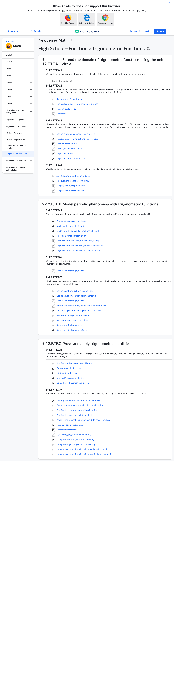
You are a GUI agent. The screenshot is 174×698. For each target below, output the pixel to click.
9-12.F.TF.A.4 (54, 165)
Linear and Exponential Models (16, 146)
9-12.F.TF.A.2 (54, 85)
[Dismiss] (169, 2)
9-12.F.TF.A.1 (54, 70)
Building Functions (14, 133)
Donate (133, 31)
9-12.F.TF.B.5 (54, 210)
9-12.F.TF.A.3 (54, 120)
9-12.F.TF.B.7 (54, 277)
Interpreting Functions (16, 140)
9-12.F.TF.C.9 (54, 389)
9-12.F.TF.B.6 (54, 257)
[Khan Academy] (87, 31)
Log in (147, 31)
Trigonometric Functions (17, 154)
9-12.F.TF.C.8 (54, 350)
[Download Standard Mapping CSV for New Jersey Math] (71, 40)
